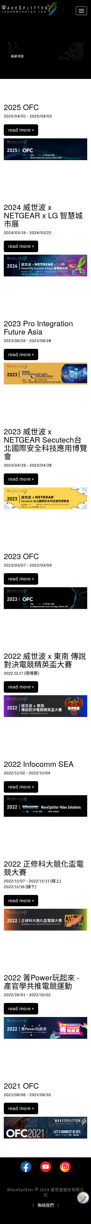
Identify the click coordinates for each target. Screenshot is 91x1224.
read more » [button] (21, 130)
